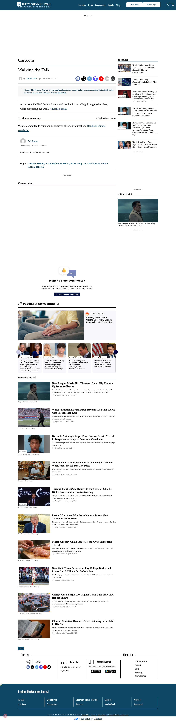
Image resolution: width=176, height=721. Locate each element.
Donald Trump (36, 163)
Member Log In (151, 4)
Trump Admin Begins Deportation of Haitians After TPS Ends (144, 82)
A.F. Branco (33, 141)
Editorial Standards (141, 661)
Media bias (93, 163)
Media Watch (110, 704)
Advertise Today (58, 108)
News (90, 5)
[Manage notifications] (5, 716)
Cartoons (26, 60)
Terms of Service (102, 714)
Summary (25, 145)
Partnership (138, 672)
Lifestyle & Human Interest (86, 699)
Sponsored (138, 704)
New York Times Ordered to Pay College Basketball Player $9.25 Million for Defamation (81, 570)
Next (21, 648)
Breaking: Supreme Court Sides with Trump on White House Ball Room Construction (143, 68)
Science (108, 699)
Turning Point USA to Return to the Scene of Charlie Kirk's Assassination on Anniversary (82, 490)
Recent (35, 145)
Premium (82, 5)
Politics (21, 699)
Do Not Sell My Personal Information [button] (118, 714)
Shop (118, 5)
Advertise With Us (140, 676)
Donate (111, 5)
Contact (43, 145)
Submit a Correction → (106, 118)
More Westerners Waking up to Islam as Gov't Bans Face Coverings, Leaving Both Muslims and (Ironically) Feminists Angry (144, 96)
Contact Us (138, 665)
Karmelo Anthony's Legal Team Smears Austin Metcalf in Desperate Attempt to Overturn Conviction (144, 112)
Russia (40, 166)
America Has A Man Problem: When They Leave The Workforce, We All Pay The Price (82, 464)
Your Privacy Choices (90, 718)
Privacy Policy (85, 714)
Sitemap (93, 714)
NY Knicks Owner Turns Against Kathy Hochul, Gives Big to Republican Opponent (144, 144)
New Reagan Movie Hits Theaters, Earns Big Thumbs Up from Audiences (136, 224)
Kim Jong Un (78, 163)
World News (52, 699)
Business (79, 704)
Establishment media (57, 163)
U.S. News (22, 704)
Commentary (100, 5)
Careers (137, 669)
